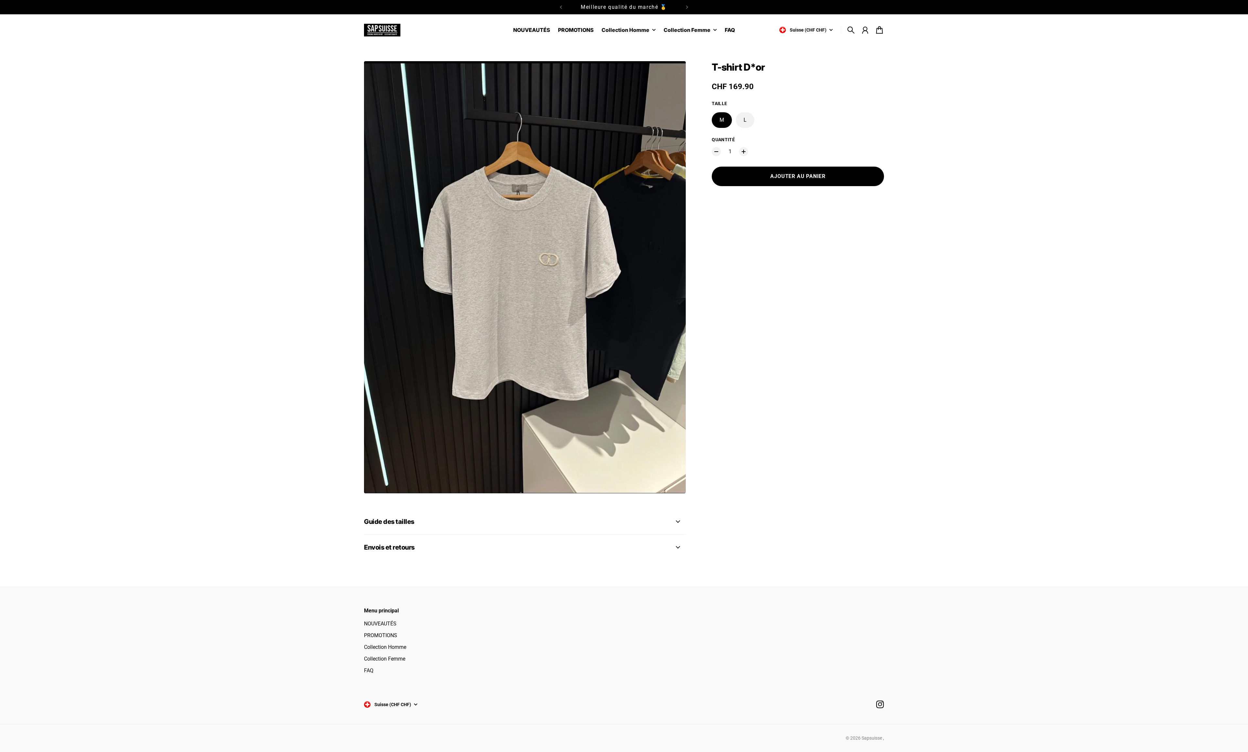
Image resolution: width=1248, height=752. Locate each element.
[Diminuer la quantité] (716, 151)
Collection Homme (385, 647)
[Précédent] (560, 7)
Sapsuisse (872, 738)
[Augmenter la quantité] (743, 151)
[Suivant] (687, 7)
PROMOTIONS (380, 635)
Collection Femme (384, 659)
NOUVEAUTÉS (380, 624)
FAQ (368, 670)
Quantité (723, 139)
